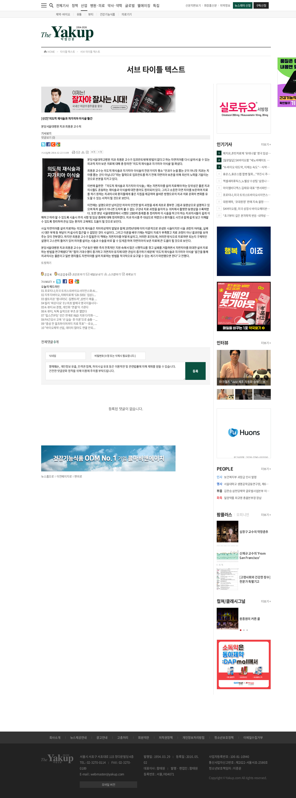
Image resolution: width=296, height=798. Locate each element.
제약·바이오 (63, 14)
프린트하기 (78, 274)
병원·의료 (97, 5)
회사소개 (54, 737)
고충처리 (122, 737)
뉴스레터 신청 (242, 5)
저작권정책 (166, 737)
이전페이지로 (64, 476)
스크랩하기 (114, 274)
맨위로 (78, 476)
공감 (48, 274)
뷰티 (90, 14)
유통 (79, 14)
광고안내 (101, 737)
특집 (156, 5)
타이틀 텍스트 (67, 52)
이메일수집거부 (253, 737)
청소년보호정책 (224, 737)
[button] (240, 630)
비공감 (62, 274)
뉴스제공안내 (78, 737)
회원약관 (143, 737)
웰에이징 (143, 5)
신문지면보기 (193, 5)
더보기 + (266, 144)
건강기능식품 (107, 14)
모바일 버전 (108, 784)
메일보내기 (96, 274)
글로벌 (130, 5)
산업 (84, 5)
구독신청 (261, 5)
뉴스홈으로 (47, 476)
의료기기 (127, 14)
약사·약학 (114, 5)
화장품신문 (210, 5)
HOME (51, 52)
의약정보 (225, 5)
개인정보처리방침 (193, 737)
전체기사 (62, 5)
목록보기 (130, 274)
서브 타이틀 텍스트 (90, 52)
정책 (75, 5)
